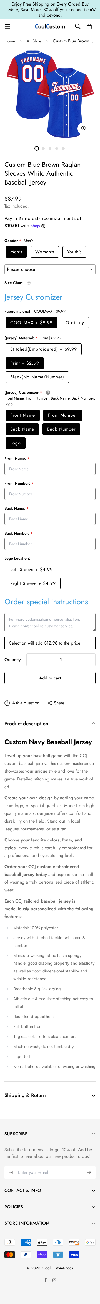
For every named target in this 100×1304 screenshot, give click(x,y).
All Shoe (34, 41)
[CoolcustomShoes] (50, 26)
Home (9, 41)
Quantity (12, 659)
